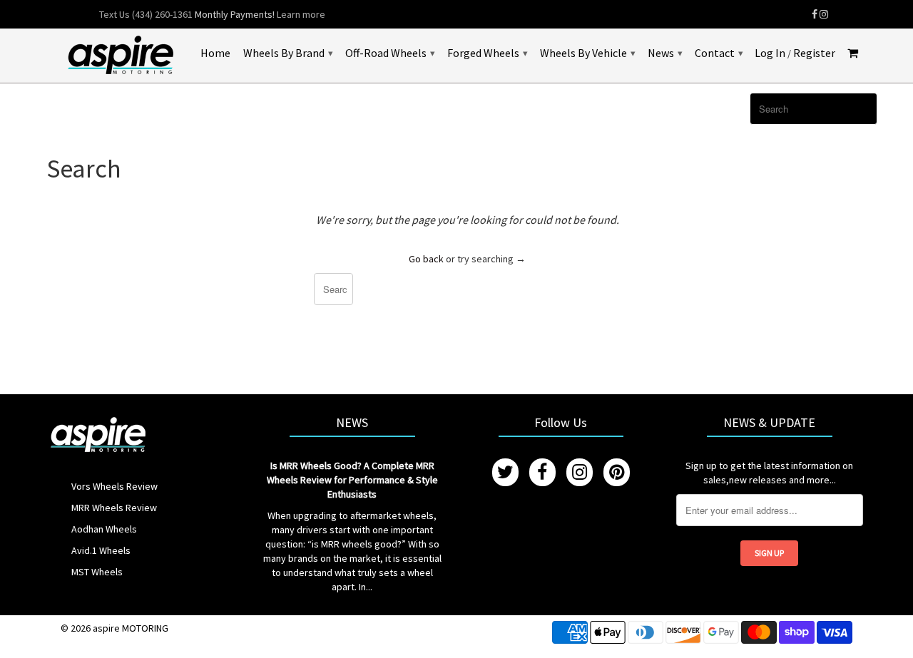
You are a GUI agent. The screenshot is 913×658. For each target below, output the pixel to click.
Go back (426, 258)
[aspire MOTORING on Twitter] (505, 472)
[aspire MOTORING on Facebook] (814, 14)
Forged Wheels (487, 53)
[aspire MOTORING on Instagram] (824, 14)
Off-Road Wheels (389, 53)
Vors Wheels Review (114, 486)
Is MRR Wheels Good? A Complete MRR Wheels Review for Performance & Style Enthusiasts (352, 479)
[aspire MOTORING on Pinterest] (616, 472)
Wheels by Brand (287, 53)
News (665, 53)
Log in (770, 53)
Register (814, 53)
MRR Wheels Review (114, 507)
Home (215, 53)
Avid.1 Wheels (101, 550)
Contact (719, 53)
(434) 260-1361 (162, 14)
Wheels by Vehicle (587, 53)
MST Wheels (97, 571)
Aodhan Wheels (104, 529)
